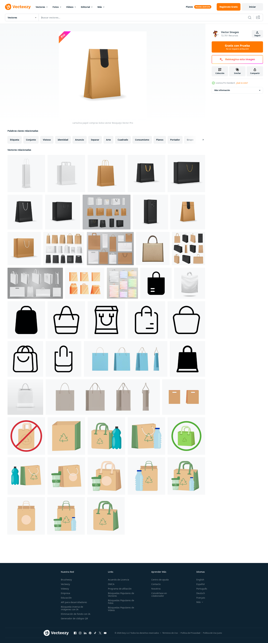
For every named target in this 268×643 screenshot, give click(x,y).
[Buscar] (250, 17)
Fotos (56, 6)
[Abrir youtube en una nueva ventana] (105, 633)
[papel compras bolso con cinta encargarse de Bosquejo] (146, 173)
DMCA (111, 584)
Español (200, 584)
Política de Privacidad (190, 632)
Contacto (156, 584)
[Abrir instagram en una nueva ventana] (80, 633)
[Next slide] (200, 140)
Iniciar (252, 6)
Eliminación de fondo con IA (75, 613)
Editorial (85, 6)
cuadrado (123, 139)
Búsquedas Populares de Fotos (121, 601)
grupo (190, 139)
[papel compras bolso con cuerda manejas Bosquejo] (24, 248)
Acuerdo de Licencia (118, 579)
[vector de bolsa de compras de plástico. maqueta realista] (189, 283)
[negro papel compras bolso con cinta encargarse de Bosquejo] (150, 212)
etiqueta (14, 139)
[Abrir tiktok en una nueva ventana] (95, 633)
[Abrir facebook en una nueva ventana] (75, 633)
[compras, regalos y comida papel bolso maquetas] (63, 248)
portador (175, 139)
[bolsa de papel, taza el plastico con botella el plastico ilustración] (186, 476)
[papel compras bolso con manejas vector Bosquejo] (66, 173)
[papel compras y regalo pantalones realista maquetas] (110, 248)
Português (201, 588)
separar (95, 139)
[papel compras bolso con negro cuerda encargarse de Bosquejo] (62, 212)
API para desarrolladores (74, 602)
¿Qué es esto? (242, 83)
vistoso (47, 139)
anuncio (79, 139)
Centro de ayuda (160, 579)
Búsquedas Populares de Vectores (121, 594)
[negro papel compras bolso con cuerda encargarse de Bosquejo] (25, 212)
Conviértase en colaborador (159, 594)
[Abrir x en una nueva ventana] (100, 633)
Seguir (257, 35)
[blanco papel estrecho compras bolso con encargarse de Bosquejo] (26, 173)
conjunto (31, 139)
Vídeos (69, 6)
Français (200, 597)
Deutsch (200, 593)
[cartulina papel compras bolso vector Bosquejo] (188, 212)
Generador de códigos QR (74, 618)
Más (99, 6)
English (200, 579)
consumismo (142, 139)
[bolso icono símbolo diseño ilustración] (66, 320)
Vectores (40, 6)
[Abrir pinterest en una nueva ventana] (90, 633)
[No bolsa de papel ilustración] (26, 436)
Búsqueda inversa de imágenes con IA (72, 608)
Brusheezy (66, 579)
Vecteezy (65, 584)
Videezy (65, 588)
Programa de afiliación (120, 588)
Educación (66, 597)
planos (159, 139)
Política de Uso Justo (212, 632)
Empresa (65, 593)
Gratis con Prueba (237, 47)
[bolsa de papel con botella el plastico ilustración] (106, 436)
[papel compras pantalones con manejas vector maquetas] (106, 212)
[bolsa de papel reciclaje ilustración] (66, 436)
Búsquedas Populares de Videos (121, 609)
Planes (189, 6)
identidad (63, 139)
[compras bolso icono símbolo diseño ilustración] (156, 283)
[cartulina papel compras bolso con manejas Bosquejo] (106, 173)
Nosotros (156, 588)
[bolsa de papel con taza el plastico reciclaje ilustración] (66, 476)
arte (108, 139)
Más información (222, 90)
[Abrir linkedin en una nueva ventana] (85, 633)
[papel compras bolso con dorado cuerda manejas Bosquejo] (186, 173)
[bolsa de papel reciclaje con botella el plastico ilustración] (146, 476)
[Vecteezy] (18, 7)
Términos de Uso (170, 632)
